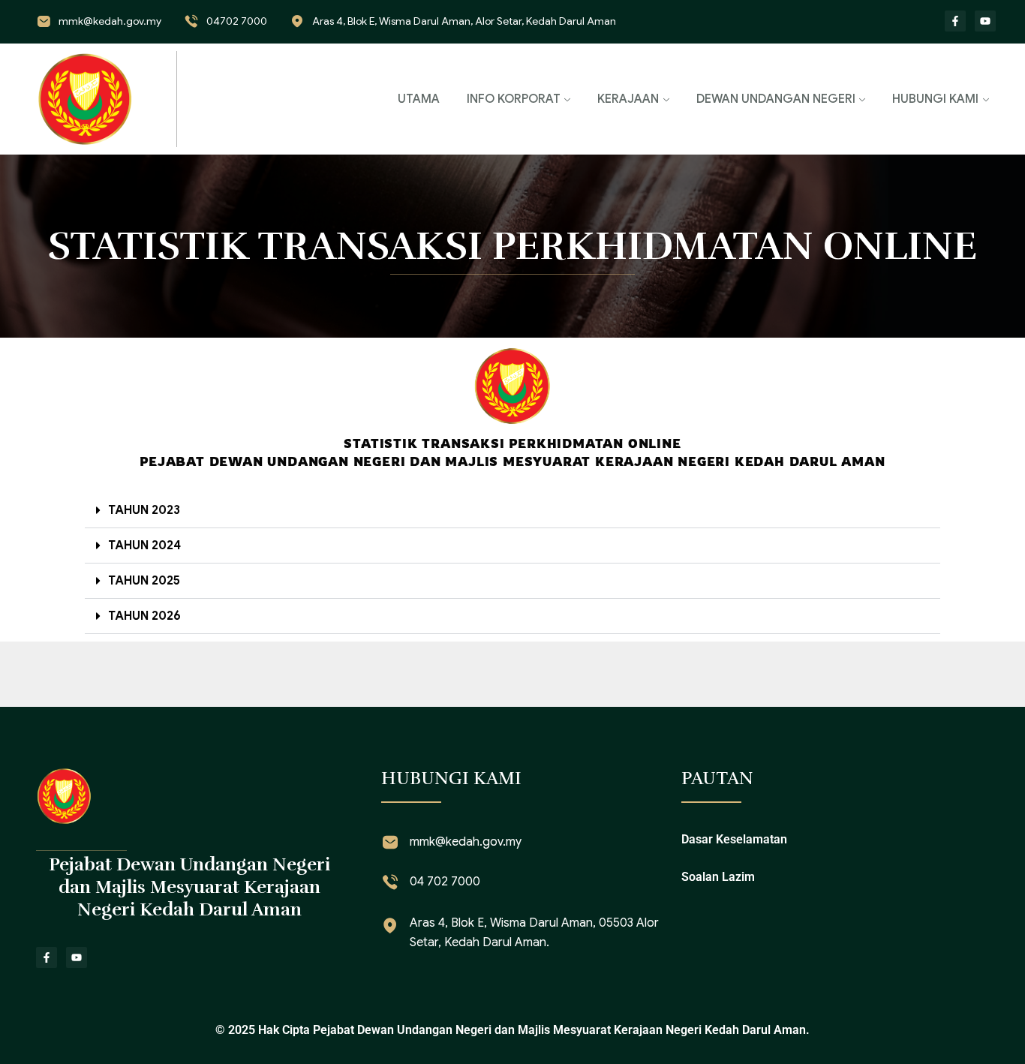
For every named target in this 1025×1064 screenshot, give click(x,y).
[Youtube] (985, 21)
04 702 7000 (445, 881)
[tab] (512, 510)
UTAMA (419, 99)
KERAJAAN (628, 99)
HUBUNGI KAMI (935, 99)
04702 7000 (236, 21)
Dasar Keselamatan (734, 839)
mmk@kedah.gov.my (110, 21)
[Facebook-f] (955, 21)
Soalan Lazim (718, 877)
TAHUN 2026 (144, 616)
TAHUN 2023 (144, 510)
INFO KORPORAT (514, 99)
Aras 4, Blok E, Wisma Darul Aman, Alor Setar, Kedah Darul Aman (464, 21)
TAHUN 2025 (144, 581)
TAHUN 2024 (144, 546)
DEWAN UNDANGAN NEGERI (775, 99)
